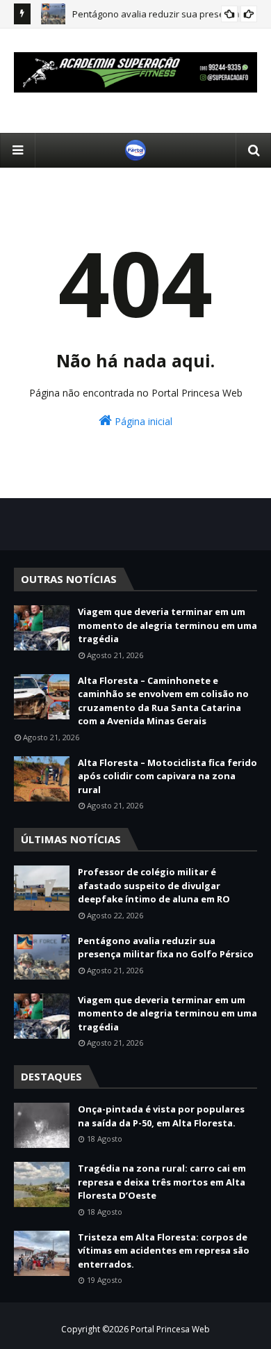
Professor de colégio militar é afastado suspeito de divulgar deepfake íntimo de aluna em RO (154, 885)
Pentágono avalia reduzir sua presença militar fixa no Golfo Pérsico (166, 947)
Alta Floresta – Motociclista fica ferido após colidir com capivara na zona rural (167, 776)
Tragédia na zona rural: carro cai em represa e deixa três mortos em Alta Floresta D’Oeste (162, 1182)
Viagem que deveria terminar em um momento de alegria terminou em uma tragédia (167, 625)
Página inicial (142, 421)
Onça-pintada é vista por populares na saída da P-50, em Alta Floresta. (161, 1116)
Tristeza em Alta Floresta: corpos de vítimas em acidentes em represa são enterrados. (163, 1250)
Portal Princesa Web (170, 1329)
